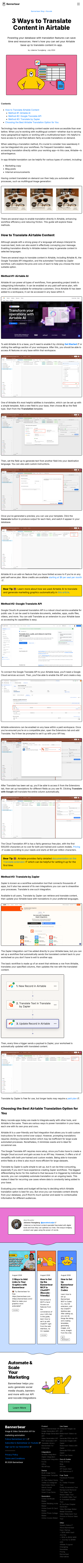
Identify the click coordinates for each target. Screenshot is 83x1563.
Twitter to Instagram (49, 1483)
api (63, 1337)
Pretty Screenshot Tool (69, 1487)
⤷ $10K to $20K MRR (68, 1537)
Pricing (62, 1552)
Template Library (48, 1443)
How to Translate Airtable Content (22, 110)
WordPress (46, 1467)
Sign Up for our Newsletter (17, 1447)
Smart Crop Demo (49, 1492)
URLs (44, 1464)
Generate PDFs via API (68, 1438)
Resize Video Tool (66, 1495)
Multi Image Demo (48, 1473)
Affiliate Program (66, 1545)
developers (65, 1339)
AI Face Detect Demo (50, 1480)
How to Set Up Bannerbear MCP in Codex (67, 1284)
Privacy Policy (11, 1454)
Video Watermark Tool (68, 1514)
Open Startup (65, 1530)
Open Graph (46, 1490)
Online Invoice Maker (50, 1518)
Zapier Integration (48, 1457)
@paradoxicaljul (47, 1223)
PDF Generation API (49, 1441)
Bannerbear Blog (37, 11)
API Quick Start (66, 1469)
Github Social (47, 1487)
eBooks (62, 1467)
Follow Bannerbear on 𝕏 (16, 1439)
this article (63, 592)
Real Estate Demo (48, 1485)
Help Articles (65, 1462)
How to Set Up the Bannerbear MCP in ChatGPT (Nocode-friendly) (46, 1287)
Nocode (49, 11)
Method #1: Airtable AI (19, 113)
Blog (61, 1464)
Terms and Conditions (15, 1458)
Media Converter (66, 1512)
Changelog (64, 1547)
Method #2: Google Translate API (24, 116)
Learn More (19, 1407)
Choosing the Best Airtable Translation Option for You (32, 122)
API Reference (65, 1471)
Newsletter (64, 1549)
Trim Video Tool (66, 1492)
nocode (15, 1310)
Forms (44, 1462)
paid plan (72, 1098)
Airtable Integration (49, 1454)
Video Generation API (50, 1438)
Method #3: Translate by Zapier (24, 119)
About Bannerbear (67, 1528)
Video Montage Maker (68, 1509)
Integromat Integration (50, 1459)
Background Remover (68, 1490)
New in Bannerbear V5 (50, 1429)
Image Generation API (50, 1431)
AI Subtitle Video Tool (68, 1497)
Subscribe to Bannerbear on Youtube (21, 1443)
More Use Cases (66, 1455)
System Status (65, 1525)
